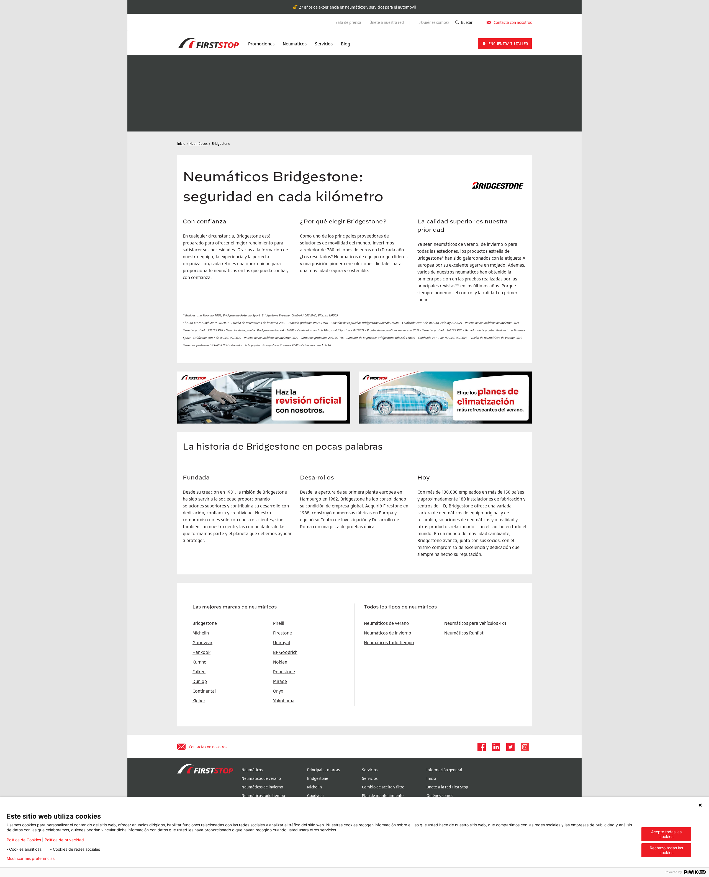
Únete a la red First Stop (447, 787)
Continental (204, 691)
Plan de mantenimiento (383, 795)
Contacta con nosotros (208, 746)
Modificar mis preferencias (31, 858)
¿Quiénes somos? (434, 22)
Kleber (198, 700)
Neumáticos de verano (386, 623)
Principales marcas (323, 769)
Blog (345, 44)
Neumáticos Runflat (464, 633)
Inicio (431, 778)
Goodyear (315, 795)
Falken (198, 671)
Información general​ (444, 769)
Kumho (199, 662)
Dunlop (199, 681)
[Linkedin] (496, 746)
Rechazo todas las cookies (666, 850)
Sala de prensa (348, 22)
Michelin (314, 787)
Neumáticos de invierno (387, 633)
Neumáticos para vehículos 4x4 (475, 623)
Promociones (261, 44)
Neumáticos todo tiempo (389, 642)
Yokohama (283, 700)
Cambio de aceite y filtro (383, 787)
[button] (505, 43)
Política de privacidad (64, 839)
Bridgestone (317, 778)
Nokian (280, 662)
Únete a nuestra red (387, 22)
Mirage (280, 681)
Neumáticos (295, 44)
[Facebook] (481, 746)
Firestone (282, 633)
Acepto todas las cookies (666, 834)
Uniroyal (281, 642)
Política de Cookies (24, 839)
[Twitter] (510, 746)
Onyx (278, 691)
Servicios (324, 44)
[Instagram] (524, 746)
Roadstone (284, 671)
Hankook (201, 652)
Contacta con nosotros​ (513, 22)
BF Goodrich (285, 652)
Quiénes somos (440, 795)
